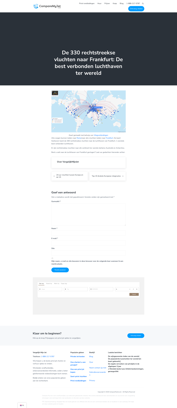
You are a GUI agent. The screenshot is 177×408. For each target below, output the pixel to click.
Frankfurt (109, 138)
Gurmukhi (56, 201)
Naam (54, 228)
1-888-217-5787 (47, 356)
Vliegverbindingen (101, 135)
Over (91, 362)
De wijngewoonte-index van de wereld (123, 356)
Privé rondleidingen (78, 381)
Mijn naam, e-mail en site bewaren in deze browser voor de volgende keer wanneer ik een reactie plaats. (87, 262)
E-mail (54, 238)
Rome (79, 138)
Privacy (92, 380)
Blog (91, 356)
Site (53, 248)
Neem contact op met (97, 368)
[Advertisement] (88, 26)
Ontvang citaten (136, 336)
